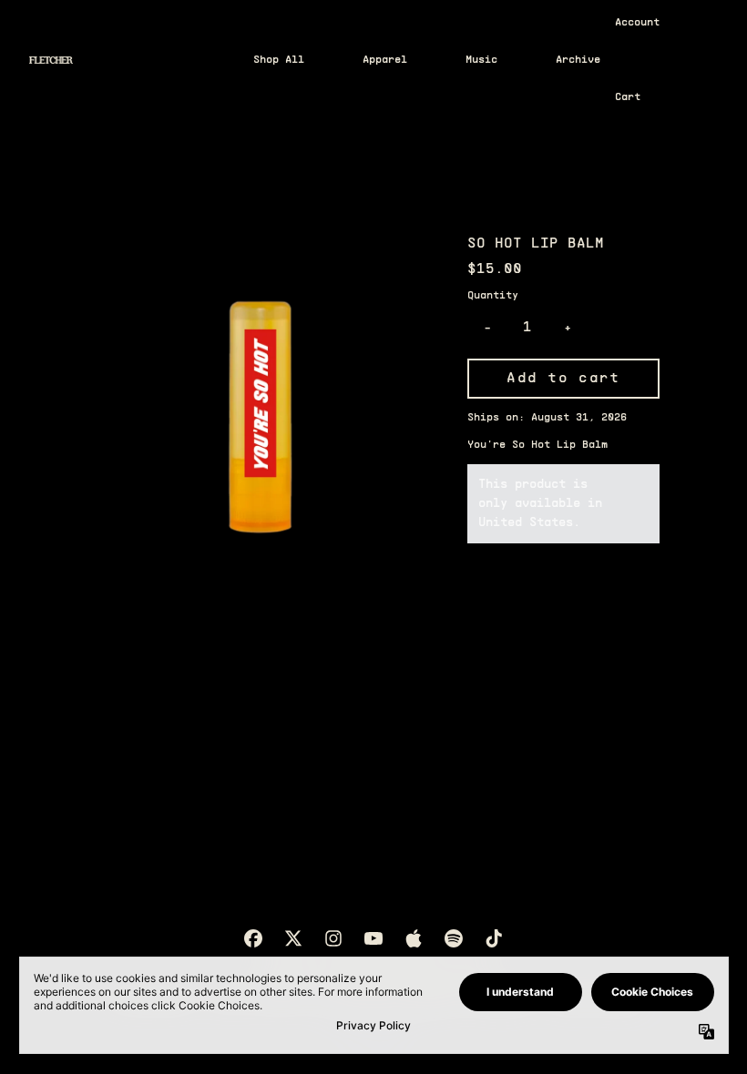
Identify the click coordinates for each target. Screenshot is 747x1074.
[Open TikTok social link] (494, 938)
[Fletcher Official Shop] (51, 60)
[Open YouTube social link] (373, 938)
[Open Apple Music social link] (414, 938)
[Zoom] (259, 408)
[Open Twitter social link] (293, 938)
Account (637, 22)
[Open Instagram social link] (333, 938)
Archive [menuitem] (578, 60)
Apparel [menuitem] (385, 60)
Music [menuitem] (481, 60)
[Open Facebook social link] (253, 938)
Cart (627, 97)
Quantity (492, 295)
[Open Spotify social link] (454, 938)
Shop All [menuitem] (278, 60)
